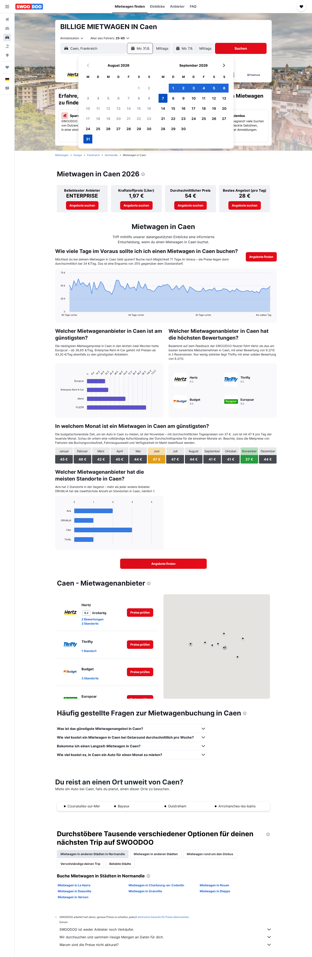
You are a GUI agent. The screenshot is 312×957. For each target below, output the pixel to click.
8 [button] (139, 98)
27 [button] (118, 129)
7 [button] (129, 98)
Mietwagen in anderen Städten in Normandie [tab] (92, 854)
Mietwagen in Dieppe (215, 891)
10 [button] (88, 108)
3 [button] (88, 98)
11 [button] (98, 108)
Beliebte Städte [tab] (120, 864)
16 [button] (149, 108)
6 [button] (118, 98)
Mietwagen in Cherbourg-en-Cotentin (156, 885)
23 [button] (149, 119)
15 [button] (139, 108)
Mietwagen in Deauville (74, 891)
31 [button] (88, 139)
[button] (7, 6)
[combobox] (72, 38)
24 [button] (88, 129)
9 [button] (149, 98)
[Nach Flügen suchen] (7, 19)
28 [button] (128, 129)
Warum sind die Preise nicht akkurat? (89, 945)
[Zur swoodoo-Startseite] (29, 7)
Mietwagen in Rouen (214, 885)
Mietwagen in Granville (145, 891)
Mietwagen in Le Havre (74, 885)
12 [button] (108, 108)
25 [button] (98, 129)
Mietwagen (62, 155)
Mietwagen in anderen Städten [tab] (156, 854)
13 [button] (119, 108)
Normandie (111, 155)
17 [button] (88, 119)
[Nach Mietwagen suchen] (7, 37)
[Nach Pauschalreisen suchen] (7, 46)
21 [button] (129, 119)
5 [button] (108, 98)
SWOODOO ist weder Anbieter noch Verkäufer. (96, 929)
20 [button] (118, 119)
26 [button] (108, 129)
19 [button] (108, 119)
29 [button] (139, 129)
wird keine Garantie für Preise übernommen (163, 917)
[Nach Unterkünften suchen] (7, 28)
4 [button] (98, 98)
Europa (78, 155)
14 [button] (129, 108)
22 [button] (139, 119)
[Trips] (7, 67)
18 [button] (98, 119)
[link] (82, 205)
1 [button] (139, 88)
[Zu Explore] (7, 55)
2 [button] (149, 88)
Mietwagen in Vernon (73, 897)
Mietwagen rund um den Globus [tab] (210, 854)
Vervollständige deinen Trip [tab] (80, 864)
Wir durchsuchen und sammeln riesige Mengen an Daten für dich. (111, 937)
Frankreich (93, 155)
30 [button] (149, 129)
